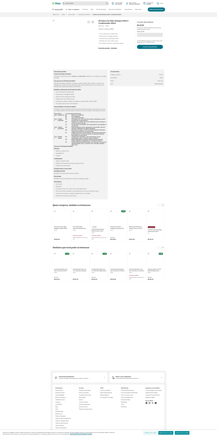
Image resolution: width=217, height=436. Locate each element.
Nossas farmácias (60, 392)
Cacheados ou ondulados (84, 14)
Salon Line (160, 81)
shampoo (74, 76)
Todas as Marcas (59, 425)
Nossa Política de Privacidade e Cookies (81, 434)
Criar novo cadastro (105, 390)
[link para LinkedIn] (156, 403)
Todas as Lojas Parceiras (61, 423)
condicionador (81, 76)
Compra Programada (84, 404)
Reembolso (124, 402)
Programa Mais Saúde (84, 390)
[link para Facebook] (146, 403)
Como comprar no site (127, 395)
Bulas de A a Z (59, 413)
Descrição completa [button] (104, 48)
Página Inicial (56, 14)
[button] (74, 41)
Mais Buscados (59, 411)
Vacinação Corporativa (85, 395)
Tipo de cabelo (71, 14)
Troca (122, 404)
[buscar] (107, 3)
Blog (56, 406)
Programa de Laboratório (85, 409)
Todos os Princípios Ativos (62, 421)
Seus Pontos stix (83, 406)
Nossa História (59, 390)
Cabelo (63, 14)
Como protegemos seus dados (153, 390)
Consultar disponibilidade (150, 47)
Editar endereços (104, 395)
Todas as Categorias (60, 416)
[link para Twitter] (153, 403)
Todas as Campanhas (60, 427)
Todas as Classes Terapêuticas (63, 418)
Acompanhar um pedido (106, 397)
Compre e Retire (83, 402)
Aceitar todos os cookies (182, 432)
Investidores (58, 404)
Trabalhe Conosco (60, 399)
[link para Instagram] (150, 403)
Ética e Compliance (60, 397)
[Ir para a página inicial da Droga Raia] (56, 3)
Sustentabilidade (59, 395)
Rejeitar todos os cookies (165, 432)
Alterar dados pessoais (106, 392)
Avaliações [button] (114, 48)
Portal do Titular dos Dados (152, 395)
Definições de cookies (150, 432)
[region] (108, 433)
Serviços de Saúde (84, 392)
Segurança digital (150, 397)
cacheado (61, 128)
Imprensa (57, 402)
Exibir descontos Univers (156, 9)
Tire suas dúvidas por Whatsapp (129, 392)
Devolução (124, 406)
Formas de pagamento (127, 397)
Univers (81, 399)
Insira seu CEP (140, 31)
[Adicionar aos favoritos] (88, 22)
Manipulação (82, 397)
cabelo (73, 106)
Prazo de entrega (125, 399)
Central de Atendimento (127, 390)
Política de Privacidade (151, 392)
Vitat (56, 409)
